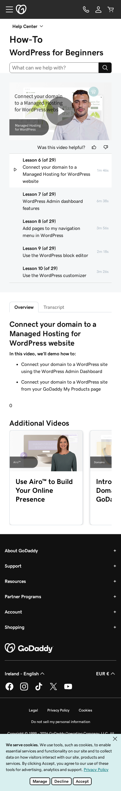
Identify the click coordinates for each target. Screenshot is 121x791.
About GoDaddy (21, 550)
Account (13, 611)
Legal (33, 710)
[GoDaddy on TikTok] (38, 689)
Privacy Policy (58, 710)
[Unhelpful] (106, 147)
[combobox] (54, 67)
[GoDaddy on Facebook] (9, 689)
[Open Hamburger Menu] (7, 9)
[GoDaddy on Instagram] (24, 689)
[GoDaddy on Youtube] (68, 689)
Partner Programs (23, 596)
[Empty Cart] (111, 9)
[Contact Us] (86, 9)
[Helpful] (94, 147)
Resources (15, 581)
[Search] (105, 67)
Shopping (14, 627)
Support (13, 565)
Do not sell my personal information (60, 722)
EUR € (102, 673)
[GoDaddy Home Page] (29, 648)
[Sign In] (98, 9)
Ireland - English (22, 673)
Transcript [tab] (53, 307)
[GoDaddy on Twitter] (53, 689)
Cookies (85, 710)
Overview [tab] (23, 307)
